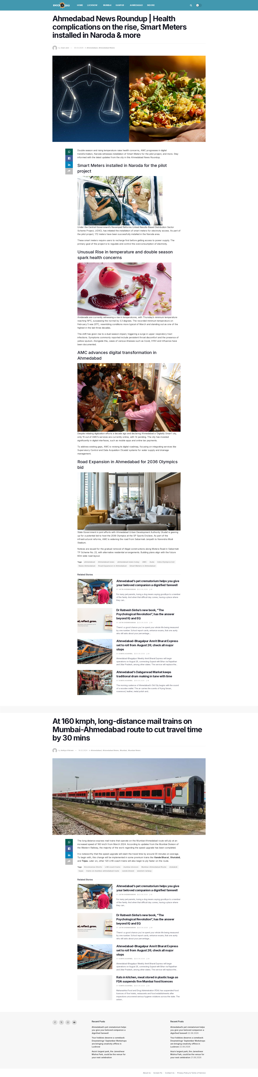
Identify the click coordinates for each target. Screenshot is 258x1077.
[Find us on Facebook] (55, 1022)
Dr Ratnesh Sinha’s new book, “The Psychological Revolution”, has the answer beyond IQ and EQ (145, 614)
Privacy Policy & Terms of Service (191, 1073)
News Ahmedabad (87, 566)
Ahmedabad (136, 5)
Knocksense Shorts (93, 867)
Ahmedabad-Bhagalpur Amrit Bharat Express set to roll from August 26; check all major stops (147, 645)
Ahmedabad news (106, 562)
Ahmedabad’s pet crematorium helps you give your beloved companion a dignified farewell (109, 1030)
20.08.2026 (143, 622)
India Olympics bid (165, 562)
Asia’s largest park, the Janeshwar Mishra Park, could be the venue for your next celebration (109, 1054)
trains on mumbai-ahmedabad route (102, 871)
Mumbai (107, 5)
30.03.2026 (78, 48)
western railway (144, 871)
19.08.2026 (139, 680)
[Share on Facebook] (69, 158)
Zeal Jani (65, 48)
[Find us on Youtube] (74, 1022)
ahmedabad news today (128, 562)
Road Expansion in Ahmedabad (112, 566)
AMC (144, 562)
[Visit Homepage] (61, 5)
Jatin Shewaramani (127, 589)
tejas (81, 871)
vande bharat (128, 871)
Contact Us (169, 1073)
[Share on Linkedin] (69, 165)
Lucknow (92, 5)
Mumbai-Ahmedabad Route (153, 867)
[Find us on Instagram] (67, 1022)
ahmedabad (89, 562)
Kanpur (120, 5)
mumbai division (130, 867)
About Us (147, 1073)
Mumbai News (134, 750)
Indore (151, 5)
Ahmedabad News (107, 48)
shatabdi (173, 867)
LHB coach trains (112, 867)
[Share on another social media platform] (69, 171)
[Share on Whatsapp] (69, 152)
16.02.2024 (82, 750)
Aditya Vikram (67, 750)
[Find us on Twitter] (61, 1022)
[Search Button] (191, 5)
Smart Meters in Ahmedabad (142, 566)
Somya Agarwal (126, 654)
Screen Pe (157, 1073)
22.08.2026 (143, 589)
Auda (152, 562)
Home (80, 5)
